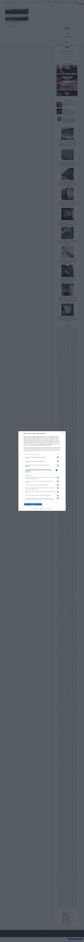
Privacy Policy (49, 508)
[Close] (63, 433)
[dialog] (42, 471)
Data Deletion (35, 508)
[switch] (57, 457)
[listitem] (42, 454)
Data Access (42, 508)
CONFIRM (33, 504)
